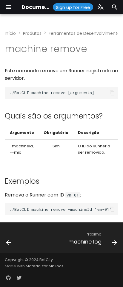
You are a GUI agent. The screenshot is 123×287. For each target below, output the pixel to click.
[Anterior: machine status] (8, 240)
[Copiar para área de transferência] (112, 92)
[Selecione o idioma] (100, 7)
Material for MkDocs (45, 266)
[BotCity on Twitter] (19, 277)
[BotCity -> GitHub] (8, 277)
